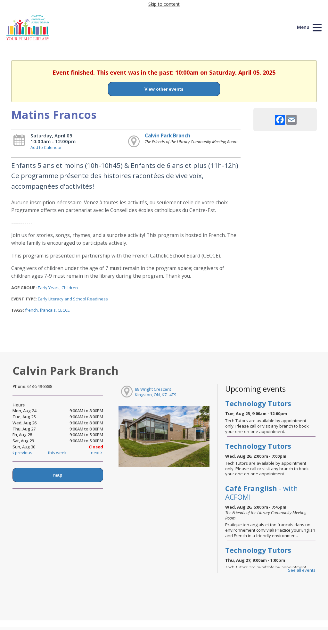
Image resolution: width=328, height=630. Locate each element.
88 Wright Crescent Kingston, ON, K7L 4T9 (155, 391)
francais (48, 310)
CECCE (64, 310)
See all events (302, 570)
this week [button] (57, 452)
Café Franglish (261, 492)
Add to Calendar (46, 147)
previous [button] (23, 452)
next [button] (96, 452)
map (57, 475)
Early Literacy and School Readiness (73, 299)
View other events (164, 89)
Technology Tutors (258, 403)
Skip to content (164, 4)
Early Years (49, 287)
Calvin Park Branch (167, 135)
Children (70, 287)
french (31, 310)
